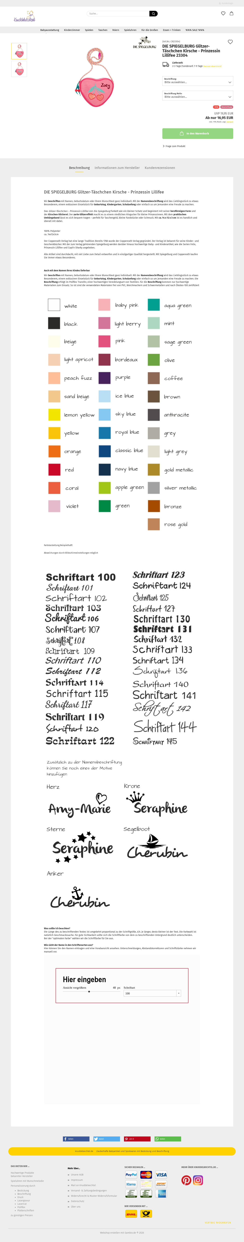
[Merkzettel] (223, 14)
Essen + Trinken (172, 30)
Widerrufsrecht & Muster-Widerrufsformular (94, 1196)
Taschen (102, 30)
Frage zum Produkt (175, 146)
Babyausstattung (49, 30)
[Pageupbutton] (235, 1237)
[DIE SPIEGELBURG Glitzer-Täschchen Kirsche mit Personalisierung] (93, 77)
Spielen (89, 30)
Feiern (115, 30)
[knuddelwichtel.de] (25, 17)
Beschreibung (79, 168)
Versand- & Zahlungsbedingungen (89, 1190)
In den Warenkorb (198, 133)
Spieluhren (130, 30)
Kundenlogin (227, 3)
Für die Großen (149, 30)
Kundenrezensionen (160, 168)
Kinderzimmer (72, 30)
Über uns (76, 1206)
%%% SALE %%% (195, 30)
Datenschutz (77, 1201)
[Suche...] (153, 13)
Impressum (77, 1180)
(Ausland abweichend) (212, 66)
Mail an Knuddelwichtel (83, 1185)
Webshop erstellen (110, 1232)
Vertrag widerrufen (218, 1222)
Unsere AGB (77, 1174)
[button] (231, 14)
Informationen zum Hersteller (117, 168)
